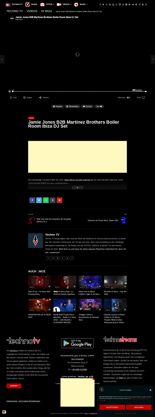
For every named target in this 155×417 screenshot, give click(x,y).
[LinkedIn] (58, 258)
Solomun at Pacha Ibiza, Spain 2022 (103, 220)
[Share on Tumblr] (52, 200)
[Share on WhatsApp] (46, 200)
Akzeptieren (112, 407)
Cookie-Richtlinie (119, 413)
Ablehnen (138, 407)
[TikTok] (123, 4)
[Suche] (146, 4)
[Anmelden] (142, 4)
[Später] (139, 4)
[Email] (72, 258)
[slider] (73, 91)
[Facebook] (100, 4)
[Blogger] (119, 4)
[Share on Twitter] (39, 200)
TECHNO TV (15, 11)
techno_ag (83, 376)
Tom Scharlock (77, 359)
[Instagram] (116, 4)
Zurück (30, 214)
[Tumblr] (106, 4)
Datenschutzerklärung (137, 398)
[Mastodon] (136, 4)
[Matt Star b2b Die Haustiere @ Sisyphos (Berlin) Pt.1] (2, 59)
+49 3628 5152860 (79, 369)
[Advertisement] (77, 157)
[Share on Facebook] (32, 200)
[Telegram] (126, 4)
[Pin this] (59, 200)
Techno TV (52, 234)
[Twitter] (103, 4)
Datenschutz (127, 413)
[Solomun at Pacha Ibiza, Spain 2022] (123, 220)
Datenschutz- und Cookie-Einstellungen (23, 401)
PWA (121, 378)
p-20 (91, 376)
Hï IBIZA (46, 11)
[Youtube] (113, 4)
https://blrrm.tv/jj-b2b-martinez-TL (78, 180)
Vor (125, 214)
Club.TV (87, 413)
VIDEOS (32, 11)
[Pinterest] (110, 4)
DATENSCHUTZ (94, 413)
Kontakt (134, 413)
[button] (150, 390)
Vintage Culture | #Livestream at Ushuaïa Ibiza (89, 317)
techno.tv (14, 351)
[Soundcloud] (133, 4)
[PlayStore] (129, 4)
